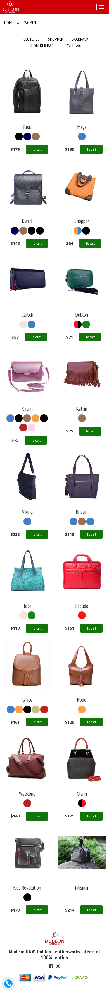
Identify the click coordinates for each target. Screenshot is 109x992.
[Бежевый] (23, 324)
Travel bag (71, 45)
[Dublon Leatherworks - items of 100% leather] (10, 6)
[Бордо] (23, 427)
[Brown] (36, 136)
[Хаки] (36, 709)
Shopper (55, 39)
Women (30, 22)
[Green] (86, 324)
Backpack (80, 39)
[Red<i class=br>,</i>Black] (82, 803)
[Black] (19, 136)
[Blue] (82, 136)
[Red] (78, 324)
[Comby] (82, 897)
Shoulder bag (41, 45)
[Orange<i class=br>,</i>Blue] (78, 231)
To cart (37, 149)
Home (8, 22)
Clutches (31, 39)
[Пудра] (31, 427)
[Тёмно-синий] (27, 136)
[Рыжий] (35, 418)
